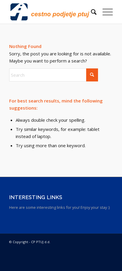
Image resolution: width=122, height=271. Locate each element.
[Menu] (105, 12)
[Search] (91, 12)
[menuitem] (91, 12)
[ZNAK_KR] (50, 12)
